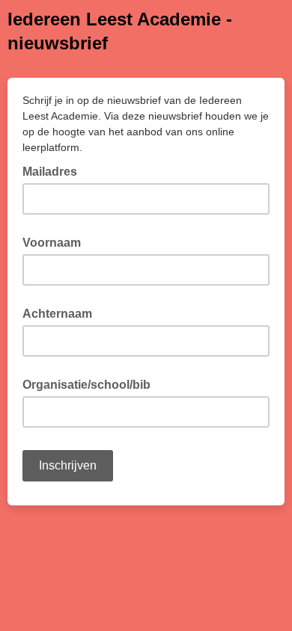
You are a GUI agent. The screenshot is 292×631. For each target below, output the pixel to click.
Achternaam (57, 313)
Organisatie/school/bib (86, 384)
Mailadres (54, 170)
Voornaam (51, 242)
